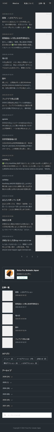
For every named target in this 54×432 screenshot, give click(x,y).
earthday (5, 179)
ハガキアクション (29, 363)
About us (16, 3)
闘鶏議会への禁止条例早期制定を (16, 38)
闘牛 (4, 78)
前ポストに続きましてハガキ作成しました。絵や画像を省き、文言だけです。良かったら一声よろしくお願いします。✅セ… (17, 24)
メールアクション (25, 358)
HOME (5, 3)
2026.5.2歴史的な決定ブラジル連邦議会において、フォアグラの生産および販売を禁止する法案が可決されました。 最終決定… (17, 105)
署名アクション (11, 363)
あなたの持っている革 (11, 200)
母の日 (5, 58)
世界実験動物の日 (9, 139)
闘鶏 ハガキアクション (12, 18)
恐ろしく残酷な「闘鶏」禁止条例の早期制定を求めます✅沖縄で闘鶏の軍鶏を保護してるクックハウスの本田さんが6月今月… (17, 45)
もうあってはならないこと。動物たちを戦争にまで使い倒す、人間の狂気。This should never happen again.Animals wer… (17, 247)
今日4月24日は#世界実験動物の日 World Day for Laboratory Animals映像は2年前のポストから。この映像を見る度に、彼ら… (17, 146)
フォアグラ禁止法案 (10, 98)
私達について (29, 3)
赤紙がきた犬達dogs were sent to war (16, 240)
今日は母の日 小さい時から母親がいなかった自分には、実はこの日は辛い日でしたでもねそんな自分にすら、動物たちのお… (17, 65)
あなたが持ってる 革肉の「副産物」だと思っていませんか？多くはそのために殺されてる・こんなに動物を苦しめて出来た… (17, 206)
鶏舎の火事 (6, 220)
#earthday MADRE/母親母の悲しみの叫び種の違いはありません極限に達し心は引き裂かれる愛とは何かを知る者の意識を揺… (17, 186)
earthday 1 (6, 159)
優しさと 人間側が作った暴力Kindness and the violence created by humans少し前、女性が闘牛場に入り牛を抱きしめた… (17, 85)
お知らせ (41, 358)
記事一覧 (42, 3)
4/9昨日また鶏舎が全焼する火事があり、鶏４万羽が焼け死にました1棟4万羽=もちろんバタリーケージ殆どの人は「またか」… (17, 227)
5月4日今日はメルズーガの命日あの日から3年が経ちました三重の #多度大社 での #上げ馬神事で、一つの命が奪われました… (17, 125)
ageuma (5, 119)
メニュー (8, 358)
